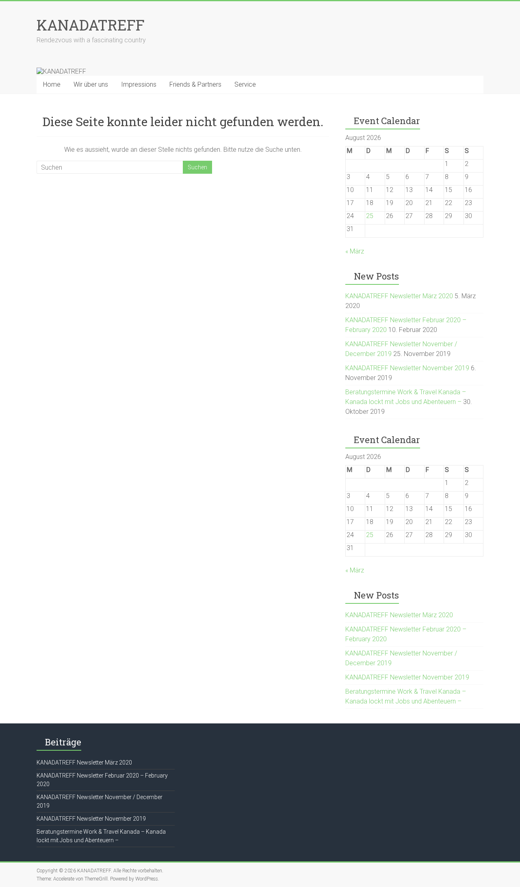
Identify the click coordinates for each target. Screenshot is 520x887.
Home (52, 84)
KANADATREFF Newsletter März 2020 (399, 296)
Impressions (138, 84)
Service (245, 84)
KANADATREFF (91, 25)
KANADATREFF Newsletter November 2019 (407, 368)
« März (354, 251)
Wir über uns (91, 84)
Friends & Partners (195, 84)
